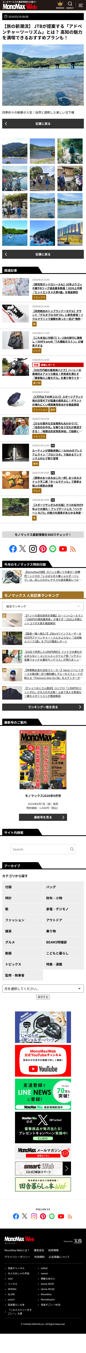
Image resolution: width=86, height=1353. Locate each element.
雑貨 (52, 409)
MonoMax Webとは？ (17, 1250)
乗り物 (36, 383)
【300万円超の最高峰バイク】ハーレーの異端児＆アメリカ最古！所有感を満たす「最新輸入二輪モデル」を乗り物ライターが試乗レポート (57, 376)
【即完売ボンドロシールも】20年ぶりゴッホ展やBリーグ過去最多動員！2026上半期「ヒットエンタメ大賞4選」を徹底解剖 (57, 288)
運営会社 (39, 1250)
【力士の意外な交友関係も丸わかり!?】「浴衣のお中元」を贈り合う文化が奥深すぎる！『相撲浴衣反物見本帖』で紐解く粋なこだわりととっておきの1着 (57, 429)
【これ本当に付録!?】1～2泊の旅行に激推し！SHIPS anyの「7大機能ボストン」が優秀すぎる (57, 341)
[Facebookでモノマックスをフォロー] (13, 551)
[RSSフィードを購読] (73, 551)
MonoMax (46, 1294)
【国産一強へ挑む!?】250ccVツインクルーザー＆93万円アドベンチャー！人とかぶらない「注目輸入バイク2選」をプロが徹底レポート (53, 637)
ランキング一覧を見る (43, 707)
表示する (43, 996)
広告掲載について (59, 1257)
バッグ (36, 350)
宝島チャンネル (16, 1268)
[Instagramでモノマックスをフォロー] (33, 551)
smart (11, 1299)
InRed (44, 1268)
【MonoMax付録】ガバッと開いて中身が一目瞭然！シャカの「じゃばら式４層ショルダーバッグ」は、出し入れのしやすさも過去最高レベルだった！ (52, 576)
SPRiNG (12, 1289)
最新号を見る (43, 817)
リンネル (12, 1283)
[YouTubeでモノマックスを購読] (63, 551)
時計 (8, 897)
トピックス (39, 297)
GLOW (11, 1294)
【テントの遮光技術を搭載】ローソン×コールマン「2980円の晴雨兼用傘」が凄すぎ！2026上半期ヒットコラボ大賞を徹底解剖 (53, 619)
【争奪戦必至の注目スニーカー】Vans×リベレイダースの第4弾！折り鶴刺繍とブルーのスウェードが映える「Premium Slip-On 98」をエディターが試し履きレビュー (53, 674)
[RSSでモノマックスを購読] (70, 1217)
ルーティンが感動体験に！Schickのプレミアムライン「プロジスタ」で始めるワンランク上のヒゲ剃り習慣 (57, 454)
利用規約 (39, 1257)
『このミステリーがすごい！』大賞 (20, 1311)
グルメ (36, 490)
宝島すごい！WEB (50, 1304)
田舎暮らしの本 (16, 1304)
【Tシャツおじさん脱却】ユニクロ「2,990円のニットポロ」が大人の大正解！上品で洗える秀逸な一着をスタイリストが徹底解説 (53, 692)
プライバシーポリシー (17, 1257)
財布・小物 (54, 897)
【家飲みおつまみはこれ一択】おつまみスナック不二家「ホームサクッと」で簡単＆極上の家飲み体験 (57, 481)
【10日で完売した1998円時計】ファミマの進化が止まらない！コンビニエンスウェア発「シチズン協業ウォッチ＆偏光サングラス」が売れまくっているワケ (53, 656)
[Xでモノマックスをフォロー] (23, 551)
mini (10, 1278)
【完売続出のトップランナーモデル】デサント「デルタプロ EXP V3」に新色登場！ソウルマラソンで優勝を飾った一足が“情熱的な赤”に (57, 317)
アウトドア (54, 920)
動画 (8, 953)
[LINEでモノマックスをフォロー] (53, 551)
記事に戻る (43, 123)
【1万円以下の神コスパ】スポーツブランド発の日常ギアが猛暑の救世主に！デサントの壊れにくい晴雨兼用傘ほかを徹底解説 (57, 400)
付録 (8, 886)
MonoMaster (48, 1299)
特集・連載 (54, 964)
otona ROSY (47, 1283)
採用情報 (53, 1250)
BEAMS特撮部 (56, 942)
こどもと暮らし (57, 953)
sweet (44, 1273)
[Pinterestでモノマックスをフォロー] (43, 551)
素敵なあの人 (48, 1278)
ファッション (40, 409)
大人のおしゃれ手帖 (18, 1273)
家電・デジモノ (57, 908)
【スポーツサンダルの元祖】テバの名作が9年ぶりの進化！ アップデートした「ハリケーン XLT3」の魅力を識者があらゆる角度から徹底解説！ (57, 511)
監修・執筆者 (14, 975)
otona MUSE (48, 1289)
